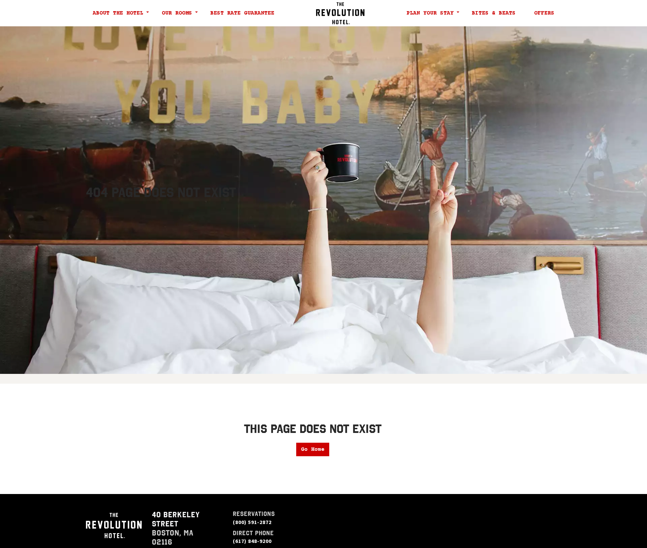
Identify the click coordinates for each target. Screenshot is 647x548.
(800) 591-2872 (252, 522)
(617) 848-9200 (252, 541)
